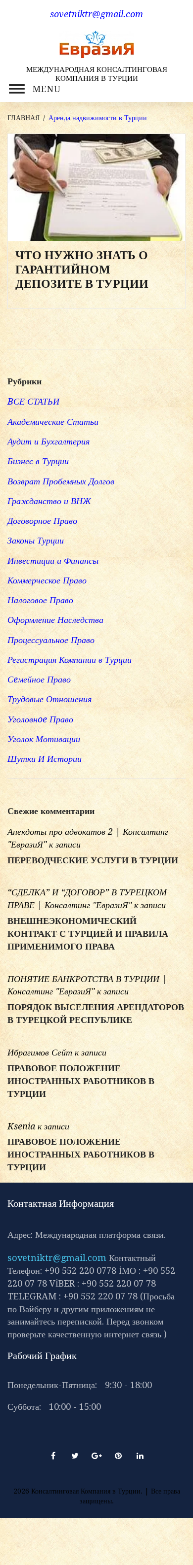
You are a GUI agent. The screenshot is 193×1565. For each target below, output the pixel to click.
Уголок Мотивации (43, 739)
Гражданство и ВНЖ (49, 501)
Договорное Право (42, 520)
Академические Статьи (52, 421)
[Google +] (96, 1455)
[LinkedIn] (140, 1455)
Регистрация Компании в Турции (69, 659)
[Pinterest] (118, 1455)
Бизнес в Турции (38, 461)
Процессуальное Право (51, 640)
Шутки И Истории (44, 758)
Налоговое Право (40, 600)
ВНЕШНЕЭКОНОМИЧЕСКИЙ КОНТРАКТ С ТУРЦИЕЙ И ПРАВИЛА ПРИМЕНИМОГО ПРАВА (87, 934)
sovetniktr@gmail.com (56, 1258)
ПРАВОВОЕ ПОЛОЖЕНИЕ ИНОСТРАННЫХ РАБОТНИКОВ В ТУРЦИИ (80, 1081)
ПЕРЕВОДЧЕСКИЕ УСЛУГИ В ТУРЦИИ (92, 860)
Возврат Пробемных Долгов (60, 481)
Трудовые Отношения (49, 699)
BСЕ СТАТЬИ (33, 401)
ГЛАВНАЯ (23, 118)
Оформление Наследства (55, 619)
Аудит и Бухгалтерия (48, 441)
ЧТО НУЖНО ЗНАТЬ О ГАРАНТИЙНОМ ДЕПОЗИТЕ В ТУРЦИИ (81, 269)
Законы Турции (35, 540)
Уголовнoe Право (40, 719)
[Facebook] (53, 1455)
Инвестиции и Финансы (52, 560)
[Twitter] (75, 1455)
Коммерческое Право (47, 580)
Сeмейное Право (39, 679)
